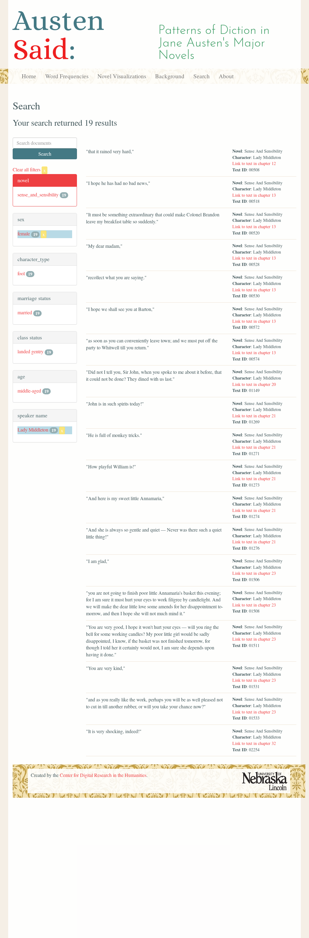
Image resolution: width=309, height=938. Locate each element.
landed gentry (30, 351)
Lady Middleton (33, 429)
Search (201, 76)
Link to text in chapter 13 (254, 195)
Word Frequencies (66, 76)
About (226, 76)
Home (29, 76)
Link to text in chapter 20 (254, 384)
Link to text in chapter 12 (254, 163)
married (25, 312)
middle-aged (29, 390)
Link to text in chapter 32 (254, 743)
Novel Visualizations (121, 76)
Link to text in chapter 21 (254, 416)
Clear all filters (29, 169)
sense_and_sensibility (38, 194)
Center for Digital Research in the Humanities (103, 775)
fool (21, 273)
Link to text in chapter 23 (254, 573)
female (24, 233)
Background (169, 76)
